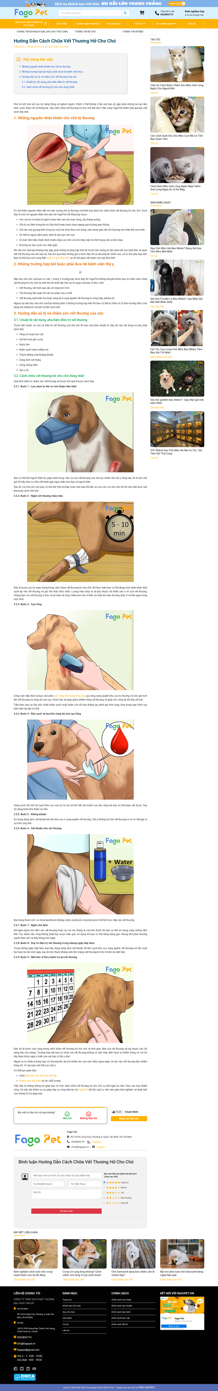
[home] (31, 12)
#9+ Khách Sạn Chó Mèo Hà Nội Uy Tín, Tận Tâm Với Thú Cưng (176, 452)
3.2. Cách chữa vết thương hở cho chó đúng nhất (48, 87)
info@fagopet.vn (26, 1343)
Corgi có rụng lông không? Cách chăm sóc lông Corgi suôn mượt (82, 1273)
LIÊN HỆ (191, 24)
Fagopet (96, 1141)
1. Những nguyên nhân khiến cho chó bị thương (44, 66)
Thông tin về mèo (132, 31)
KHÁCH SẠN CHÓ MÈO (88, 24)
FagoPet (83, 1089)
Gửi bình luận (66, 1211)
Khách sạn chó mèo (30, 1080)
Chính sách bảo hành (121, 1312)
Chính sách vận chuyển (121, 1306)
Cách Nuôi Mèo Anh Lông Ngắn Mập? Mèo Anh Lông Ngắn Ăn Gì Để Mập (175, 188)
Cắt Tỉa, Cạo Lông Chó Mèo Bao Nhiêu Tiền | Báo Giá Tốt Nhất (176, 351)
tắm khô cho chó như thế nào (41, 1075)
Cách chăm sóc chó (57, 46)
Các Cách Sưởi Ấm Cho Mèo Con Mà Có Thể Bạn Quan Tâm (176, 137)
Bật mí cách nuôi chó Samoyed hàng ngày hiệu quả (181, 1273)
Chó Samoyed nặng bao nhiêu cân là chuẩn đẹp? (132, 1273)
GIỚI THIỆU (61, 24)
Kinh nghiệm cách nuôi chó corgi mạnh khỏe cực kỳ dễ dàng (33, 1273)
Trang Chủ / (20, 46)
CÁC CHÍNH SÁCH (164, 24)
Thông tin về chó (85, 31)
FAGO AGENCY (147, 1387)
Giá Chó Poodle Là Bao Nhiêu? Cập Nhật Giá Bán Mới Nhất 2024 (176, 300)
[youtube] (34, 1368)
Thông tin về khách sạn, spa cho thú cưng (38, 31)
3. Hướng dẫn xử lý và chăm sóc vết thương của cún (47, 76)
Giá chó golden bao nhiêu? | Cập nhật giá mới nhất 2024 (177, 401)
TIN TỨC (138, 24)
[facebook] (15, 1368)
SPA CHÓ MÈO (113, 24)
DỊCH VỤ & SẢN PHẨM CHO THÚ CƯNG (28, 24)
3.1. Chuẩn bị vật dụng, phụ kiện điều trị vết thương (49, 81)
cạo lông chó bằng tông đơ (69, 695)
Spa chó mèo (69, 1312)
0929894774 (24, 1337)
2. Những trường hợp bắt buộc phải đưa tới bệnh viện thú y (51, 71)
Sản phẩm (67, 1318)
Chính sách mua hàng (121, 1299)
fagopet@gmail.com (28, 1349)
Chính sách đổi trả (119, 1324)
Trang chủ (67, 1299)
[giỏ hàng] (142, 13)
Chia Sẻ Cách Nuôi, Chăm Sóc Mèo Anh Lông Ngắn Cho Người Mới (176, 87)
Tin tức (66, 1324)
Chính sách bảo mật (120, 1318)
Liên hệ (66, 1330)
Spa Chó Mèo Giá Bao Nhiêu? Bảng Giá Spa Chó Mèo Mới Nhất (175, 250)
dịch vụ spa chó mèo (58, 257)
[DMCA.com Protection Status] (36, 1376)
